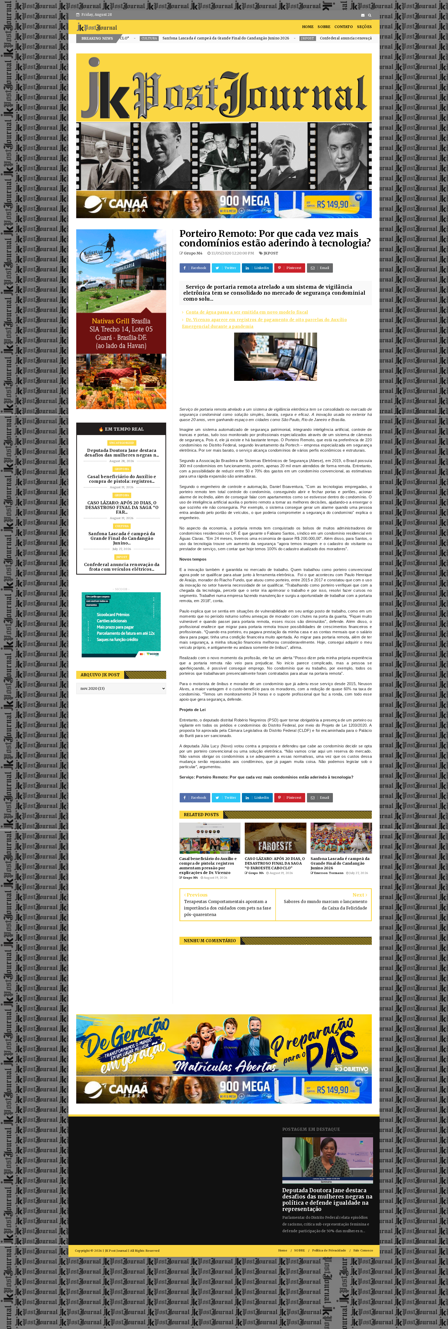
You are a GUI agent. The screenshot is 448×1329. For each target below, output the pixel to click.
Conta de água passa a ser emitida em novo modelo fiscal (247, 312)
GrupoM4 (122, 469)
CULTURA (122, 526)
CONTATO (343, 27)
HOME (308, 27)
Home (282, 1250)
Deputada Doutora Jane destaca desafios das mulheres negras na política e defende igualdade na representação (327, 1199)
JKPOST (185, 38)
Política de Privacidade (329, 1250)
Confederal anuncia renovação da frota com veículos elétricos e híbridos (260, 38)
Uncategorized (121, 443)
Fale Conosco (363, 1250)
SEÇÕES (364, 27)
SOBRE (324, 27)
